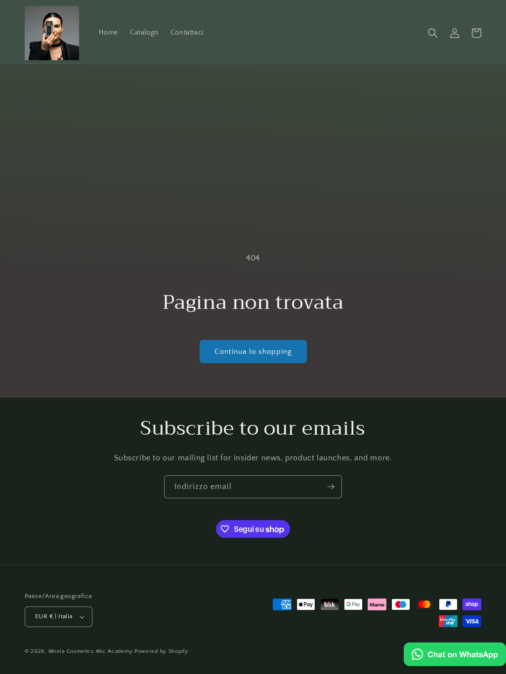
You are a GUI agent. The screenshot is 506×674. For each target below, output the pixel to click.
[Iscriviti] (330, 486)
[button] (433, 33)
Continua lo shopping (253, 351)
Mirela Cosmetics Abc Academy (91, 651)
